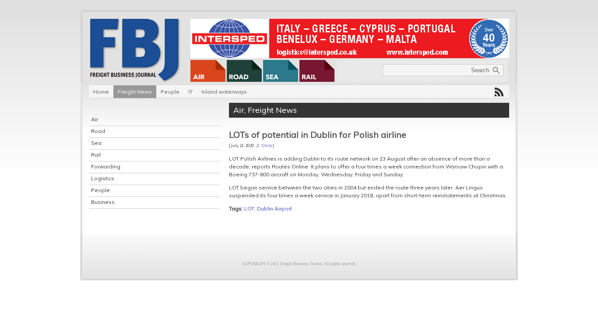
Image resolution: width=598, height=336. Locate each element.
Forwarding (105, 166)
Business (103, 202)
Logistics (102, 178)
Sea (96, 143)
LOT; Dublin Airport (268, 208)
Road (98, 131)
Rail (96, 154)
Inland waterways (224, 91)
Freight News (135, 91)
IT (190, 91)
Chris (267, 145)
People (170, 91)
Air (94, 119)
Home (101, 91)
